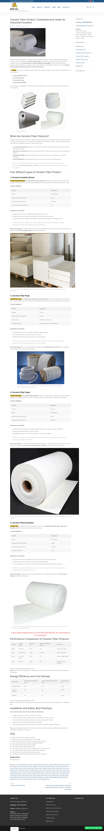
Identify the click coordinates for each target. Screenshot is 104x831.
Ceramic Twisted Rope (24, 772)
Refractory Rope (32, 779)
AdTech (13, 26)
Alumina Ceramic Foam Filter (83, 53)
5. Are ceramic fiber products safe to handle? (23, 745)
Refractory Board (63, 777)
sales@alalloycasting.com (86, 25)
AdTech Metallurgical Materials (18, 801)
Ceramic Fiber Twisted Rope (54, 768)
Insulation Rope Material (51, 777)
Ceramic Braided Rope (22, 764)
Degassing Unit (80, 46)
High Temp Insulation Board (48, 774)
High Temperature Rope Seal (36, 777)
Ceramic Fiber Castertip (82, 56)
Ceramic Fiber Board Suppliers (30, 766)
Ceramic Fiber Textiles (40, 768)
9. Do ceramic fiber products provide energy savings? (25, 752)
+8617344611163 (87, 22)
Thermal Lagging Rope (43, 779)
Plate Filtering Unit (81, 49)
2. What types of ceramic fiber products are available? (26, 739)
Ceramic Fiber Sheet (28, 768)
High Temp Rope (60, 774)
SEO (28, 26)
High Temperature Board (26, 775)
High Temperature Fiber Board (41, 775)
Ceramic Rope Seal (56, 770)
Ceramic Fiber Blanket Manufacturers (39, 764)
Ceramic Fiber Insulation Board (47, 766)
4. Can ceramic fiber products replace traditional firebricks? (27, 743)
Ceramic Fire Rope (19, 770)
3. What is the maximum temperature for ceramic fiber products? (28, 741)
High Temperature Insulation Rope (19, 777)
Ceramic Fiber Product (16, 768)
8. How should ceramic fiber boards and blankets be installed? (28, 750)
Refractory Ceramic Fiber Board (18, 779)
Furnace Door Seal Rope (51, 772)
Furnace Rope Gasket (64, 772)
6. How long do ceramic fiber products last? (23, 746)
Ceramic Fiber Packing (62, 766)
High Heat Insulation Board (33, 774)
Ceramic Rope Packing (45, 770)
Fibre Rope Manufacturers (37, 772)
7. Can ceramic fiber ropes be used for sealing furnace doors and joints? (30, 748)
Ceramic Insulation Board (31, 770)
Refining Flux (79, 66)
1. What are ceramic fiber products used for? (23, 737)
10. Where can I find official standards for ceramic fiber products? (29, 754)
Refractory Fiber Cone (82, 59)
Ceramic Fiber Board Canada (57, 764)
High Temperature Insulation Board (59, 775)
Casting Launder (80, 62)
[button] (94, 827)
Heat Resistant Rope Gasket (17, 774)
